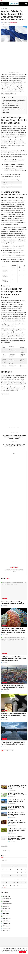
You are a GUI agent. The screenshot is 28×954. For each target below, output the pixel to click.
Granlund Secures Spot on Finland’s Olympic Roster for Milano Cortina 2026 (14, 101)
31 (21, 885)
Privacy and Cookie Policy (12, 952)
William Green (6, 930)
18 (25, 879)
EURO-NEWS (6, 913)
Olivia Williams (6, 921)
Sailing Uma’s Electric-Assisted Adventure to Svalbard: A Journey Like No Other (16, 814)
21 (10, 882)
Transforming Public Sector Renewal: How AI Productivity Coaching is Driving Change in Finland (13, 715)
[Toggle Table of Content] (23, 98)
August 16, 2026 (5, 719)
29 (14, 885)
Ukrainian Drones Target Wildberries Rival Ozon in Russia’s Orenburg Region (17, 787)
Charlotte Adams (7, 903)
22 (14, 882)
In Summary (6, 112)
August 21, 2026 (5, 634)
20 (6, 882)
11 (25, 875)
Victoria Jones (6, 928)
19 (3, 882)
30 (17, 885)
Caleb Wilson (6, 901)
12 (3, 879)
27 (6, 885)
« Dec (2, 887)
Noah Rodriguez (7, 918)
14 (10, 879)
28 (10, 885)
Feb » (5, 887)
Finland (6, 8)
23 (17, 882)
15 (14, 879)
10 (21, 875)
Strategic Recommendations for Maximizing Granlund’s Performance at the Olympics (13, 109)
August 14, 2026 (5, 746)
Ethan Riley (6, 906)
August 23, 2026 (5, 605)
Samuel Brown (13, 22)
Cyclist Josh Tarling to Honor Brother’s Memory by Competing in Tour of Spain (16, 822)
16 (17, 879)
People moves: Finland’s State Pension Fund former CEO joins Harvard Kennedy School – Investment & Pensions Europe (13, 630)
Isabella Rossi (6, 908)
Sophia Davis (6, 926)
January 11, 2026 (6, 24)
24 (21, 882)
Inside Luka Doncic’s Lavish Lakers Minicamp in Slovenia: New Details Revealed (16, 830)
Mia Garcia (5, 916)
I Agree (23, 952)
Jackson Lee (6, 911)
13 (6, 879)
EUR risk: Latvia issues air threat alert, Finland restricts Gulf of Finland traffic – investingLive (13, 687)
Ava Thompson (7, 898)
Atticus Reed (6, 896)
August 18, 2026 (5, 691)
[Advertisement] (14, 57)
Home (2, 8)
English (5, 750)
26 (3, 885)
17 (21, 879)
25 (25, 882)
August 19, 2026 (5, 662)
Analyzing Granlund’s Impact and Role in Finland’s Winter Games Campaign (13, 104)
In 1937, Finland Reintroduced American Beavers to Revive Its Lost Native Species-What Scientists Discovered (13, 658)
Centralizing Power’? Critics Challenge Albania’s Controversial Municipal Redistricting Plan (16, 838)
